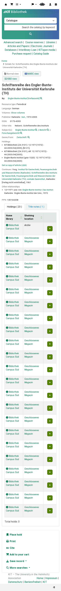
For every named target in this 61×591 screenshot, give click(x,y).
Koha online (6, 4)
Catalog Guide (41, 53)
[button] (11, 5)
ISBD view (12, 79)
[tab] (36, 207)
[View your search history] (55, 5)
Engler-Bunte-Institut (25, 130)
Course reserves (34, 42)
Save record (17, 561)
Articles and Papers (18, 46)
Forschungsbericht (11, 133)
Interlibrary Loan (27, 49)
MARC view (33, 73)
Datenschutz (15, 581)
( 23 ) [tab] (14, 206)
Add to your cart (19, 554)
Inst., (24, 117)
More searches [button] (18, 567)
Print (12, 541)
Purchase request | (23, 53)
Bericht (43, 130)
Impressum (51, 578)
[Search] (30, 34)
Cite (12, 547)
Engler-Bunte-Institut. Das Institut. (38, 189)
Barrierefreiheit (32, 581)
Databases (11, 49)
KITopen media (46, 49)
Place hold (15, 534)
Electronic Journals (41, 46)
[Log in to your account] (50, 5)
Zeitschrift (22, 137)
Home (4, 61)
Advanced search (13, 42)
